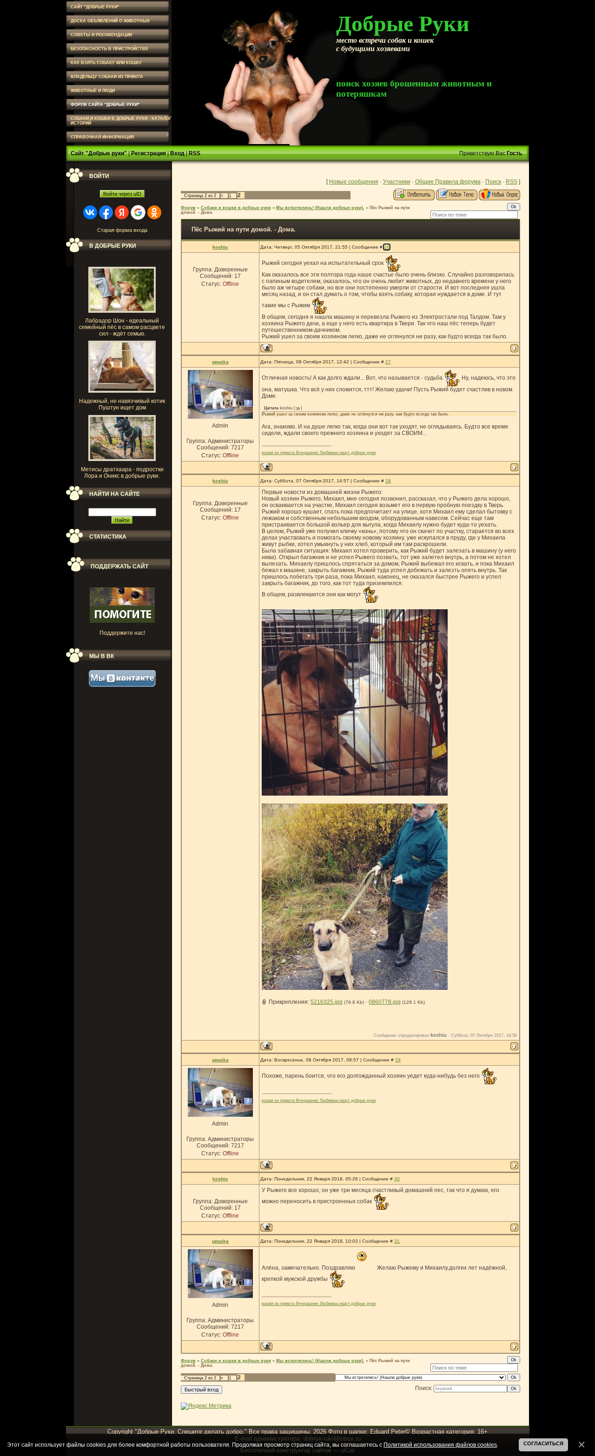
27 (388, 361)
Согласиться (543, 1443)
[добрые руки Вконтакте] (122, 685)
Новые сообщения (353, 181)
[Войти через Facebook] (106, 212)
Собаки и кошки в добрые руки (236, 207)
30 (397, 1178)
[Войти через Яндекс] (122, 212)
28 (388, 480)
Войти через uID (122, 194)
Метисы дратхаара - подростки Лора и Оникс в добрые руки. (122, 472)
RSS (194, 153)
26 (387, 247)
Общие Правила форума (448, 181)
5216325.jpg (327, 1002)
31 (397, 1241)
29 (398, 1059)
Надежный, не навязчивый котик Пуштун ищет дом (122, 404)
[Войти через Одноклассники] (154, 212)
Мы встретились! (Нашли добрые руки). (320, 207)
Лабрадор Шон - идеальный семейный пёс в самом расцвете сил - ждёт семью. (122, 327)
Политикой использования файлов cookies (440, 1445)
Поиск (493, 181)
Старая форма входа (122, 230)
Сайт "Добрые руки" (99, 153)
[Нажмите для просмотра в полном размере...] (355, 794)
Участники (396, 181)
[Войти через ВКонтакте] (90, 212)
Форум (188, 207)
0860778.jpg (385, 1002)
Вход (177, 153)
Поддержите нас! (122, 633)
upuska (220, 361)
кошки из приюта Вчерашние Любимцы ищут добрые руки (319, 452)
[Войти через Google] (138, 212)
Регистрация (148, 153)
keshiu (220, 247)
